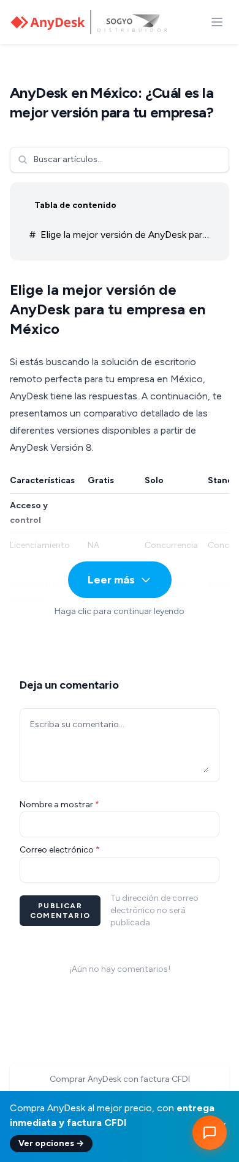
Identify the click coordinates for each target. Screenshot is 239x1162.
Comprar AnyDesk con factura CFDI (120, 1079)
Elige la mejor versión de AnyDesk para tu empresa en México (118, 237)
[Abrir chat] (209, 1133)
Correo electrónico (60, 850)
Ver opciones (51, 1143)
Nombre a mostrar (59, 804)
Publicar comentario (60, 910)
